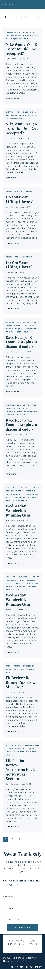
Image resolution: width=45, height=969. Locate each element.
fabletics (23, 488)
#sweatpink (25, 322)
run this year (19, 669)
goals (34, 32)
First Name (8, 896)
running (18, 39)
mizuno (25, 666)
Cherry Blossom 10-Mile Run (18, 32)
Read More (12, 98)
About (4, 4)
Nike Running (16, 36)
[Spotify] (31, 967)
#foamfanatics (12, 322)
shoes (8, 672)
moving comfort (13, 494)
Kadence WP (20, 961)
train (26, 39)
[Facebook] (16, 967)
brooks (9, 666)
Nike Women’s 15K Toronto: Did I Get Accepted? (22, 49)
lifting (17, 191)
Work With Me (16, 941)
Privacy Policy (16, 944)
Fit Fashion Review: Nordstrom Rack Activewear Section (20, 769)
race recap (24, 329)
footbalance (31, 491)
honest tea (19, 325)
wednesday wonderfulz (16, 500)
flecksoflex (12, 59)
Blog (13, 4)
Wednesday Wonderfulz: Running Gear (18, 510)
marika (9, 752)
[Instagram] (11, 967)
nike (7, 36)
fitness (9, 191)
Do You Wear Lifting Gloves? (19, 199)
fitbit (34, 322)
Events (33, 944)
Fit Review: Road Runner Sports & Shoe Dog (21, 682)
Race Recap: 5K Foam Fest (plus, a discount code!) (21, 342)
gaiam (32, 749)
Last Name (8, 908)
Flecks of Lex (13, 138)
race (16, 329)
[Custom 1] (40, 966)
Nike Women (28, 36)
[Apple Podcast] (36, 967)
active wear (11, 745)
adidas (9, 488)
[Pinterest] (26, 967)
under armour (21, 332)
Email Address (10, 885)
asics (15, 488)
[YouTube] (21, 967)
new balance (18, 752)
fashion (31, 488)
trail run (10, 332)
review (29, 191)
